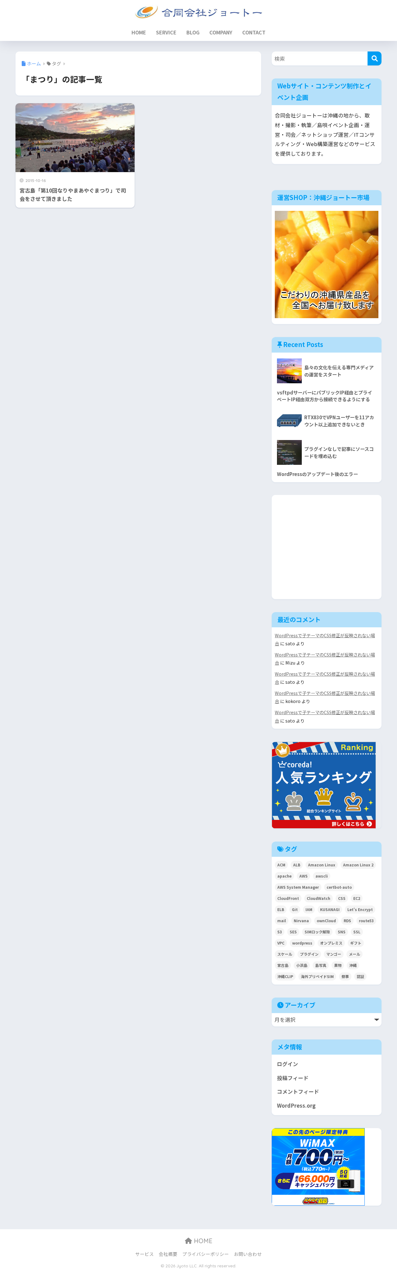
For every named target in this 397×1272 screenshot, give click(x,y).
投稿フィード (293, 1078)
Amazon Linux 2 (358, 864)
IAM (309, 909)
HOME (139, 32)
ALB (296, 864)
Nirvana (301, 920)
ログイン (287, 1064)
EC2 (356, 898)
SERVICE (166, 32)
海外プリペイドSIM (317, 976)
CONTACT (253, 32)
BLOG (192, 32)
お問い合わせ (248, 1254)
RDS (347, 920)
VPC (280, 942)
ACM (281, 864)
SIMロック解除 (317, 931)
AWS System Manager (298, 887)
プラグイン (309, 954)
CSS (342, 898)
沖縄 (353, 965)
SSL (356, 931)
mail (281, 920)
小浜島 (301, 965)
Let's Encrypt (360, 909)
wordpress (302, 942)
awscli (321, 875)
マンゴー (333, 954)
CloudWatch (318, 898)
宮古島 (282, 965)
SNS (342, 931)
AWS (303, 875)
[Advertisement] (328, 545)
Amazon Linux (321, 864)
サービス (144, 1254)
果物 (337, 965)
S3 (279, 931)
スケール (284, 954)
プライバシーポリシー (205, 1254)
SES (293, 931)
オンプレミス (331, 942)
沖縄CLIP (285, 976)
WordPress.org (296, 1105)
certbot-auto (339, 887)
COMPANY (220, 32)
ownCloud (326, 920)
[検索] (374, 58)
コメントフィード (298, 1091)
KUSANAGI (330, 909)
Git (295, 909)
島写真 (320, 965)
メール (354, 954)
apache (284, 875)
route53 (366, 920)
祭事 (345, 976)
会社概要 (168, 1254)
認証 (360, 976)
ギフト (355, 942)
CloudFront (288, 898)
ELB (280, 909)
